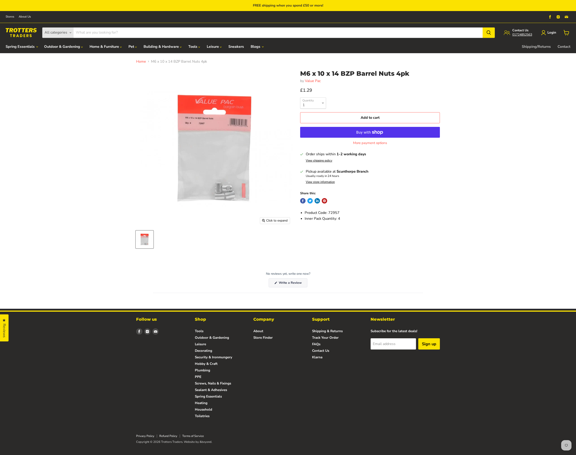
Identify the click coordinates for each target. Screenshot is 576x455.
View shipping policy (319, 160)
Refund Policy (168, 436)
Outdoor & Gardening (62, 46)
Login (551, 32)
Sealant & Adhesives (211, 390)
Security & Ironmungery (213, 357)
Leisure (213, 46)
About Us (25, 16)
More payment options (370, 143)
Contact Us (320, 350)
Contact (564, 46)
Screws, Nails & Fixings (213, 383)
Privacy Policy (145, 436)
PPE (198, 377)
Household (203, 409)
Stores (10, 16)
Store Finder (263, 337)
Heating (201, 403)
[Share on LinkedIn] (317, 200)
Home (141, 61)
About (258, 331)
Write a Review (292, 283)
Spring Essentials (21, 46)
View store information (320, 182)
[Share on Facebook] (303, 200)
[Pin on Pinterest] (324, 200)
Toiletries (202, 416)
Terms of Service (193, 436)
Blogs (256, 46)
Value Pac (313, 80)
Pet (131, 46)
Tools (193, 46)
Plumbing (202, 370)
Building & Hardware (162, 46)
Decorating (203, 350)
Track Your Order (325, 337)
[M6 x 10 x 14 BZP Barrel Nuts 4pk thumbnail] (144, 239)
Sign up (429, 344)
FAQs (316, 344)
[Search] (489, 32)
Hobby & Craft (206, 363)
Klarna (317, 357)
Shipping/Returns (536, 46)
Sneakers (236, 46)
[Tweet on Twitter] (310, 200)
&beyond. (206, 442)
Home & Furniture (105, 46)
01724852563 (522, 34)
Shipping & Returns (327, 331)
